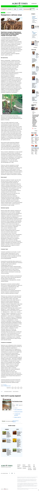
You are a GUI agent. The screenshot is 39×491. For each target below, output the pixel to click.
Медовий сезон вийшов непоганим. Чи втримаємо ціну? (34, 60)
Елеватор (20, 9)
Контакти (34, 469)
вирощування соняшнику (7, 391)
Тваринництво (26, 9)
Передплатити (34, 3)
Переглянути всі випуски (16, 421)
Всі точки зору (35, 102)
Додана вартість (17, 417)
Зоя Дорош (4, 384)
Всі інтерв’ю (35, 47)
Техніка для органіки (18, 411)
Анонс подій (30, 469)
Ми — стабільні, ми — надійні (34, 32)
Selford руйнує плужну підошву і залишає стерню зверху (34, 99)
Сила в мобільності (18, 409)
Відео (34, 466)
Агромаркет (3, 9)
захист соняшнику (15, 391)
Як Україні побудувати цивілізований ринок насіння (34, 73)
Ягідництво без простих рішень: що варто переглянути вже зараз (34, 85)
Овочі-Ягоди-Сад (32, 9)
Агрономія (9, 9)
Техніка (15, 9)
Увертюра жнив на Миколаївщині (34, 17)
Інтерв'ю (29, 466)
